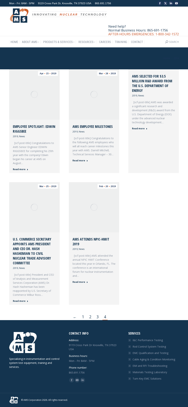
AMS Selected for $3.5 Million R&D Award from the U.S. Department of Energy (152, 83)
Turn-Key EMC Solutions (147, 378)
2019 (15, 136)
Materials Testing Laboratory (150, 372)
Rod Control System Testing (149, 346)
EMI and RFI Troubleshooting (150, 365)
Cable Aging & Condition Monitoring (154, 359)
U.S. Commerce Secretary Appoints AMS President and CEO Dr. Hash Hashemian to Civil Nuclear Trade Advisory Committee (32, 251)
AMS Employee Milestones (93, 126)
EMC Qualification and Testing (150, 353)
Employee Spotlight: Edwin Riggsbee (34, 129)
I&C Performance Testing (148, 340)
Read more (19, 169)
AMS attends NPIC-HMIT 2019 (91, 241)
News (22, 136)
